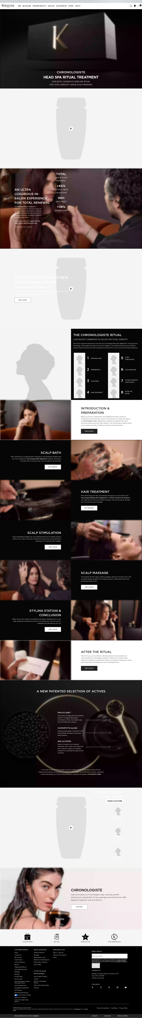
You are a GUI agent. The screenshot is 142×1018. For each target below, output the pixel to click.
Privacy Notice (117, 961)
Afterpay (17, 972)
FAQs (16, 953)
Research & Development (41, 960)
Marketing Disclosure (121, 960)
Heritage (36, 955)
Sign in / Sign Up (58, 953)
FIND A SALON (23, 300)
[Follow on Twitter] (101, 987)
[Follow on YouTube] (126, 987)
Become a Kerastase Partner (40, 982)
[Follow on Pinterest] (109, 987)
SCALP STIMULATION (129, 358)
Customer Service (21, 950)
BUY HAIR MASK (89, 508)
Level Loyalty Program (40, 976)
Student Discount (39, 953)
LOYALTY (94, 1016)
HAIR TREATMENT (97, 392)
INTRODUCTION (96, 358)
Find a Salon (37, 965)
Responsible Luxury (40, 957)
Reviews (16, 974)
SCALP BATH (95, 381)
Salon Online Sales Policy (41, 985)
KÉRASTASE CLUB (59, 950)
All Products (18, 990)
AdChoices (77, 1009)
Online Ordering (19, 962)
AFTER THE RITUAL (128, 392)
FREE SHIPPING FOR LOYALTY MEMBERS (26, 1016)
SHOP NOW (79, 907)
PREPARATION (95, 370)
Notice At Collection (20, 997)
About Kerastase (40, 950)
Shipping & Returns (20, 967)
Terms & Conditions (103, 1008)
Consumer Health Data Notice (21, 1000)
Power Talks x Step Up (40, 962)
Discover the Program (59, 955)
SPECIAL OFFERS (122, 1016)
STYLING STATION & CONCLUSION (131, 381)
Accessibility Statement (21, 988)
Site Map (114, 1008)
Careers (36, 979)
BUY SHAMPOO (52, 467)
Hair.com (36, 988)
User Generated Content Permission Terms (22, 982)
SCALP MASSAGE (130, 370)
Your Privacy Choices (24, 995)
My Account (18, 957)
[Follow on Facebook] (93, 987)
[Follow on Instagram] (117, 987)
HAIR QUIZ (107, 1016)
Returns (16, 965)
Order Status (18, 960)
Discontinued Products (21, 993)
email (102, 978)
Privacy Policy (18, 977)
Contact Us (17, 955)
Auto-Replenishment (20, 969)
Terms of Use (18, 979)
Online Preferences (20, 985)
